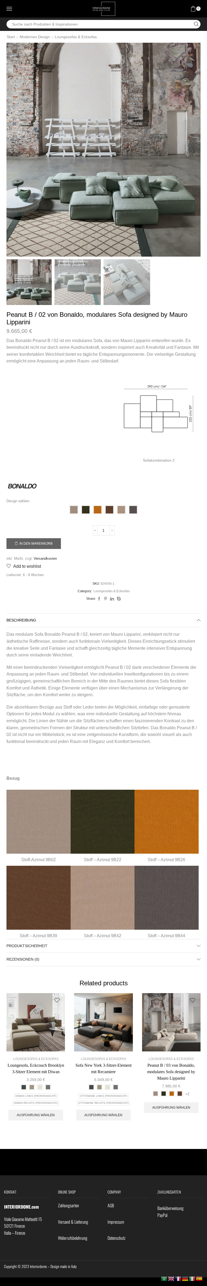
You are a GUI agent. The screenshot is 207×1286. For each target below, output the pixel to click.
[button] (13, 151)
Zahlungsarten (68, 1205)
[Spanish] (199, 1278)
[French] (178, 1278)
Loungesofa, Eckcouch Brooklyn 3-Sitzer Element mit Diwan (36, 1068)
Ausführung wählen (36, 1115)
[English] (171, 1278)
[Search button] (196, 24)
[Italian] (192, 1278)
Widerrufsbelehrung (72, 1238)
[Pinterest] (105, 599)
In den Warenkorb (36, 543)
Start (11, 37)
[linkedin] (112, 599)
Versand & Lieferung (73, 1222)
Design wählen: (18, 501)
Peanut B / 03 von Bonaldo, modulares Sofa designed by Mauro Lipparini (171, 1071)
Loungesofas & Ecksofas (76, 37)
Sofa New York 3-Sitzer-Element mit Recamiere (103, 1068)
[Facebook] (99, 599)
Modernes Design (35, 37)
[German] (185, 1278)
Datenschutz (116, 1238)
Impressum (116, 1222)
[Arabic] (164, 1278)
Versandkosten (45, 559)
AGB (111, 1205)
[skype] (118, 599)
